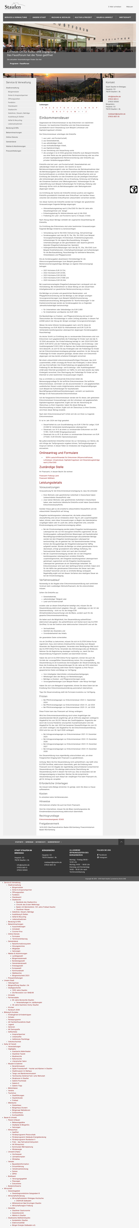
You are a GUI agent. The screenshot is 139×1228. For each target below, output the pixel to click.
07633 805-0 (113, 99)
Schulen (11, 1017)
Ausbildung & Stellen (16, 117)
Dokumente (16, 1184)
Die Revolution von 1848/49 (23, 993)
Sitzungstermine (18, 946)
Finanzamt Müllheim (47, 478)
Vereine (11, 1091)
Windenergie (17, 1149)
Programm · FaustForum (19, 64)
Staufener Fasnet (18, 1054)
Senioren (11, 1027)
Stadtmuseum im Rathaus (22, 1071)
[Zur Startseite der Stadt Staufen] (15, 7)
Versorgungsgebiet (19, 1179)
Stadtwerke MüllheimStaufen (19, 1218)
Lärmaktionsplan (18, 1157)
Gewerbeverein (18, 1213)
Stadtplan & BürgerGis (20, 1125)
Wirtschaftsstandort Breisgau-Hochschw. (28, 1198)
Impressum (29, 842)
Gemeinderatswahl (19, 963)
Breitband (12, 1176)
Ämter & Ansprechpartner (18, 95)
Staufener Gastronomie (21, 1210)
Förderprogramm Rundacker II (23, 1139)
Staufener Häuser (23, 909)
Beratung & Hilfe (12, 128)
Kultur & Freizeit (83, 17)
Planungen (16, 1181)
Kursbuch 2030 (14, 1010)
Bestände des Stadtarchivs (26, 902)
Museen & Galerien (15, 1064)
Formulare (16, 936)
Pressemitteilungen (13, 151)
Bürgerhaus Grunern (19, 1108)
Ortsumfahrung (18, 1166)
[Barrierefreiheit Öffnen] (134, 189)
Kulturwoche (17, 1059)
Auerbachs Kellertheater (21, 1051)
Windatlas (16, 1159)
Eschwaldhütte (18, 1115)
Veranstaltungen (14, 1046)
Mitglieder (16, 949)
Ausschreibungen (18, 927)
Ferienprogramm (14, 1020)
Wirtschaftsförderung (16, 1196)
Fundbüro (11, 102)
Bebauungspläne (18, 1122)
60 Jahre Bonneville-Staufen (23, 1000)
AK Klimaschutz (18, 1144)
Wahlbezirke (17, 973)
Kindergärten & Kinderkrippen (19, 1015)
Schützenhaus (17, 1113)
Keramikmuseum (18, 1066)
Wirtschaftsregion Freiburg (22, 1206)
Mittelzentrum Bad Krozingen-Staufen (26, 1203)
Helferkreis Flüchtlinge (20, 1039)
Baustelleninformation (20, 1164)
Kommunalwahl (18, 971)
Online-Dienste (12, 137)
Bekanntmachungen (14, 132)
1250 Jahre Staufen (19, 990)
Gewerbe (11, 1208)
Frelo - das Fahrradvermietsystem (25, 1142)
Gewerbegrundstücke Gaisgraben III (26, 1193)
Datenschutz (41, 842)
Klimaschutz (12, 1130)
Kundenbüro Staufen (20, 1220)
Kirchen (11, 1007)
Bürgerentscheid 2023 (20, 975)
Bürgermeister (13, 92)
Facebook (103, 855)
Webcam (129, 7)
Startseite (9, 75)
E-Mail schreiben (114, 7)
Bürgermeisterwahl (19, 958)
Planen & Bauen (14, 1120)
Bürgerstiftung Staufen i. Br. (18, 985)
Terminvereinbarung (19, 939)
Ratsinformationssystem (21, 944)
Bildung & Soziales (61, 17)
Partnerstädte (13, 997)
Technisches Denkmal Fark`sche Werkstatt (28, 1076)
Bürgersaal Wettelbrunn (21, 1110)
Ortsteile (11, 995)
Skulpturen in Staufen (20, 1078)
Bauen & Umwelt (105, 17)
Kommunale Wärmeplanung (22, 1147)
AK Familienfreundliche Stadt (19, 1022)
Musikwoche (17, 1056)
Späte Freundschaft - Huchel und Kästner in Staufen (32, 1068)
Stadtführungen (18, 1095)
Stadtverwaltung (34, 75)
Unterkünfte (16, 1037)
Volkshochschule (14, 1042)
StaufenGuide (17, 1098)
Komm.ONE (122, 879)
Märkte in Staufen (19, 1215)
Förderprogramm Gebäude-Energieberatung (29, 1137)
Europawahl (16, 968)
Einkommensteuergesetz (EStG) (51, 819)
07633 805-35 (113, 116)
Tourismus (12, 1093)
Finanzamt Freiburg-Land (49, 476)
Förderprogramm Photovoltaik (24, 1135)
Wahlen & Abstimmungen (16, 146)
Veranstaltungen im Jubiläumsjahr (29, 1002)
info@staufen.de (114, 96)
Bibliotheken (13, 1088)
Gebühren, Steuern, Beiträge (19, 113)
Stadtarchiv (12, 110)
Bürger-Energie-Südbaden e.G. (24, 1225)
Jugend (11, 1024)
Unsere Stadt (39, 17)
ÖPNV (14, 1174)
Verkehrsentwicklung (20, 1169)
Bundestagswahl (18, 961)
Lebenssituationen (15, 124)
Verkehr (11, 1161)
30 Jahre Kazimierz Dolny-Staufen (25, 1005)
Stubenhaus (16, 1105)
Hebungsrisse (13, 983)
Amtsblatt (16, 929)
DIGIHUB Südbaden (23, 1201)
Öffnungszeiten (14, 99)
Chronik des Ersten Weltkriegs (27, 904)
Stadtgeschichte (14, 988)
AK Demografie (14, 1029)
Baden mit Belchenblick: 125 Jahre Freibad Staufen (35, 907)
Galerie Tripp (17, 1086)
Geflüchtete (12, 1032)
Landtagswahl (17, 956)
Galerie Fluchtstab (19, 1081)
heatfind (15, 1132)
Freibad (15, 1100)
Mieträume (12, 1103)
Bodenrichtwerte (14, 1186)
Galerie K (15, 1083)
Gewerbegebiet (14, 1191)
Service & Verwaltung (16, 17)
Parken (15, 1171)
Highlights (12, 1049)
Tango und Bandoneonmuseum (24, 1073)
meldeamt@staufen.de (116, 114)
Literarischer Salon (19, 1061)
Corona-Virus (17, 931)
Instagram (103, 857)
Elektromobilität (18, 1223)
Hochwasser (17, 1154)
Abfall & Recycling (15, 120)
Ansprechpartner (18, 1034)
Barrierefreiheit (54, 842)
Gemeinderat (11, 142)
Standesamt (12, 106)
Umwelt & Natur (14, 1152)
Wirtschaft (125, 17)
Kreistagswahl (17, 966)
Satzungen (16, 951)
